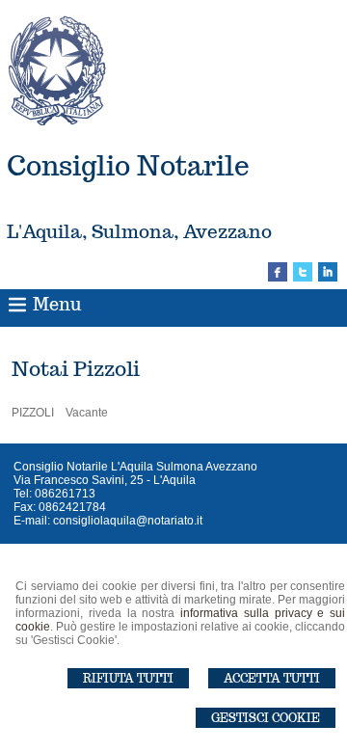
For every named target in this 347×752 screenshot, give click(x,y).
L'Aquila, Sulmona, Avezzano (139, 231)
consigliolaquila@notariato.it (127, 520)
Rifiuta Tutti (128, 678)
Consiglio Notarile (128, 165)
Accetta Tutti (272, 678)
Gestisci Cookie (265, 718)
